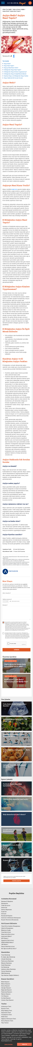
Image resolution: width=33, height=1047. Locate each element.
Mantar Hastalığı (6, 963)
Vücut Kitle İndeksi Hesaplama (10, 926)
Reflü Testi (4, 1016)
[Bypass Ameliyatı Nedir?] (16, 849)
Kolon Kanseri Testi (7, 1020)
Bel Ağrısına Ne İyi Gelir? (8, 948)
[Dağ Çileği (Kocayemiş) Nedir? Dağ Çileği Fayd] (16, 723)
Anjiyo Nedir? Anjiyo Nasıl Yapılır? (12, 11)
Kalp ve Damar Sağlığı (18, 9)
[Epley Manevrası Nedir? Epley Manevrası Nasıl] (16, 739)
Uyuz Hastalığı (5, 955)
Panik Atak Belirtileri (8, 946)
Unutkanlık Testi (6, 1014)
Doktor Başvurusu (6, 909)
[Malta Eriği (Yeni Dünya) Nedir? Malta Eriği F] (16, 754)
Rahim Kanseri (6, 994)
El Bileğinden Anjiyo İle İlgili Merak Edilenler (15, 74)
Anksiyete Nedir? (6, 936)
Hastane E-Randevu (7, 901)
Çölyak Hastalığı (6, 959)
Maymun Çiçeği (6, 930)
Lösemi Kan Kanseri (7, 1000)
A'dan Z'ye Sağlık (7, 9)
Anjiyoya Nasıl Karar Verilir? (11, 67)
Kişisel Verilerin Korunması (10, 919)
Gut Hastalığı (5, 967)
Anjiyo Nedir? (7, 63)
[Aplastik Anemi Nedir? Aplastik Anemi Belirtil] (16, 769)
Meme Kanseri (5, 983)
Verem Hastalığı (6, 971)
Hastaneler (4, 903)
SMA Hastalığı (5, 973)
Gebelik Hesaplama (7, 928)
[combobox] (7, 601)
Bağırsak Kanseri (6, 990)
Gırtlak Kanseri (6, 998)
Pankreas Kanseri (6, 992)
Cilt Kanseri (5, 996)
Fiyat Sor (4, 911)
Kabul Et (24, 1044)
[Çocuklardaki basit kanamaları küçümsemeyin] (16, 834)
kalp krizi (14, 189)
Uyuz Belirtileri (6, 932)
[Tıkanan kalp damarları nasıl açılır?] (16, 803)
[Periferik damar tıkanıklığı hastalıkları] (16, 788)
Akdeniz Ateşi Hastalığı (8, 969)
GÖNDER (16, 650)
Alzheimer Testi (6, 1006)
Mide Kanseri (5, 981)
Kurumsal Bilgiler (6, 915)
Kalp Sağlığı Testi (6, 1010)
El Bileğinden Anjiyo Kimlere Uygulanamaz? (15, 72)
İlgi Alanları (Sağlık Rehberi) (10, 975)
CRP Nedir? (4, 944)
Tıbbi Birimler (5, 905)
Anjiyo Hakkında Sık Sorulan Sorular (13, 78)
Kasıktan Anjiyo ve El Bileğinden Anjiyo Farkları (16, 76)
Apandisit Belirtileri (7, 940)
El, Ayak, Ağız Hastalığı (8, 957)
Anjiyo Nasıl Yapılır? (9, 65)
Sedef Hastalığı (6, 965)
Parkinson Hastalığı (7, 961)
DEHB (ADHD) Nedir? (7, 942)
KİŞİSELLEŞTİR (16, 880)
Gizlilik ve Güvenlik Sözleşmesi (11, 917)
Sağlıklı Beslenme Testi (8, 1018)
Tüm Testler (5, 1022)
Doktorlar (4, 907)
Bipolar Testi (5, 1008)
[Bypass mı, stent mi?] (16, 864)
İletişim (3, 913)
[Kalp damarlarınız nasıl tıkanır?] (16, 819)
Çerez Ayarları (8, 1044)
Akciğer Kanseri (6, 987)
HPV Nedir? (4, 938)
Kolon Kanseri (5, 985)
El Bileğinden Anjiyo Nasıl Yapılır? (12, 69)
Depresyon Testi (6, 1012)
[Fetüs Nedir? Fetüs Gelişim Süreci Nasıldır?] (16, 708)
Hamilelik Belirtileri (8, 934)
